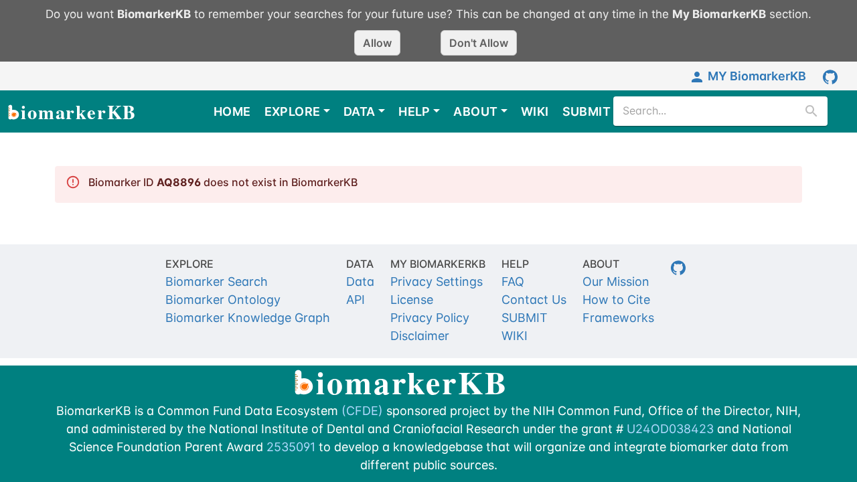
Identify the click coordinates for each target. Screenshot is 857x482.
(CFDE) (362, 411)
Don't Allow (478, 43)
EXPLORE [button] (292, 111)
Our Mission (615, 281)
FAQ (512, 281)
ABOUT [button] (475, 111)
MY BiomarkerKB (757, 76)
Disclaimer (419, 336)
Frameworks (618, 318)
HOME (232, 111)
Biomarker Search (216, 281)
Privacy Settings (436, 281)
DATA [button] (359, 111)
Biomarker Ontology (223, 300)
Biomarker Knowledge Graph (247, 318)
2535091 (290, 447)
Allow (377, 43)
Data (360, 281)
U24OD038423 (670, 429)
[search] (811, 111)
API (355, 300)
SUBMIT (586, 111)
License (411, 300)
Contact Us (533, 300)
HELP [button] (414, 111)
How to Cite (616, 300)
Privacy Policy (429, 318)
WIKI (535, 111)
